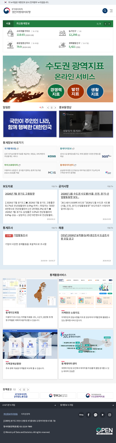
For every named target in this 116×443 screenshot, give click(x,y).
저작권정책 (25, 414)
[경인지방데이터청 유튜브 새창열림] (103, 415)
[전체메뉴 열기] (110, 10)
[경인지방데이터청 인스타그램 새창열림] (110, 415)
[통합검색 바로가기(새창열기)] (105, 10)
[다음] (109, 24)
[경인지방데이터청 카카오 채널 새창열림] (95, 415)
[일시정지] (51, 107)
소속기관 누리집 (7, 405)
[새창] (58, 79)
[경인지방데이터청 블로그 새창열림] (81, 415)
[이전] (105, 24)
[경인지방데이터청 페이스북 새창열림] (88, 415)
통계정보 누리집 (65, 405)
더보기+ (54, 187)
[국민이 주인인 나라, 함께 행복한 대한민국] (29, 124)
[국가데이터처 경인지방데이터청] (17, 10)
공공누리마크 (104, 431)
